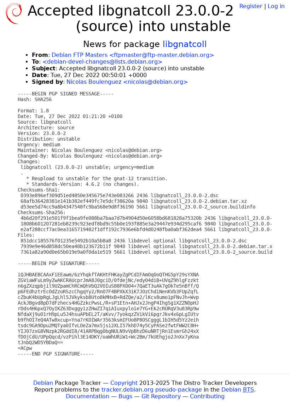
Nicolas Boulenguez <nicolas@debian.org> (127, 81)
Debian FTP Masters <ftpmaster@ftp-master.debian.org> (133, 55)
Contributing (207, 396)
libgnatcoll (185, 44)
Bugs (125, 396)
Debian (43, 383)
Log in (276, 6)
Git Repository (161, 396)
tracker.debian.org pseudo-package (152, 389)
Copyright (124, 383)
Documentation (87, 396)
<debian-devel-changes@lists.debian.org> (102, 61)
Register (250, 6)
